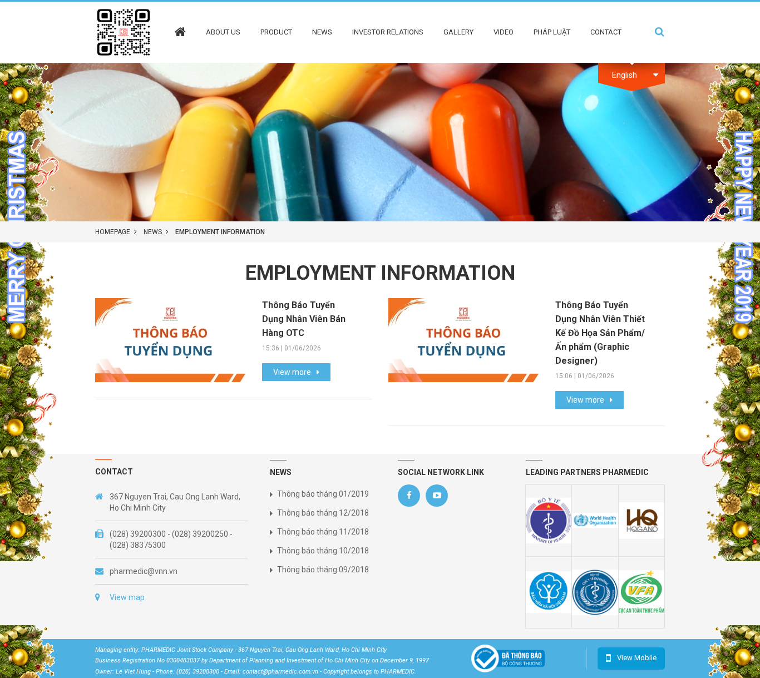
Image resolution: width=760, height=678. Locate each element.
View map (127, 597)
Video (503, 32)
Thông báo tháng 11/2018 (323, 531)
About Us (223, 32)
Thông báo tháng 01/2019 (323, 493)
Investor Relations (387, 32)
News (322, 32)
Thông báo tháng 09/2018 (323, 569)
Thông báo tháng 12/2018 (323, 512)
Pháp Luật (552, 32)
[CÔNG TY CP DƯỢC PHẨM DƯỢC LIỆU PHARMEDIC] (123, 31)
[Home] (180, 24)
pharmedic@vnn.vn (143, 571)
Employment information (220, 232)
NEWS (153, 232)
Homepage (112, 232)
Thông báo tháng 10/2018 (323, 550)
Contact (605, 32)
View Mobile (637, 658)
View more (292, 372)
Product (276, 32)
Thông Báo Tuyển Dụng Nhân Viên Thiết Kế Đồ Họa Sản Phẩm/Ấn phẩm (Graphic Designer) (600, 333)
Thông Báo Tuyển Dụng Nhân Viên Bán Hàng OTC (304, 319)
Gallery (458, 32)
